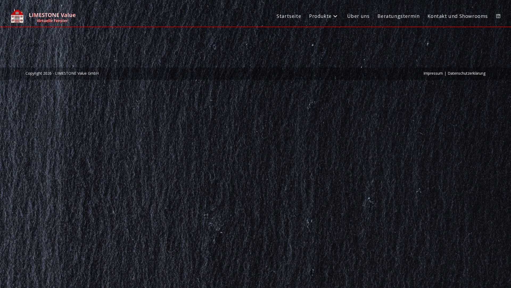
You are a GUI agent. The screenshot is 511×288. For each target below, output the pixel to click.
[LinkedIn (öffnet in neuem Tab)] (498, 16)
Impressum (433, 73)
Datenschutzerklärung (466, 73)
